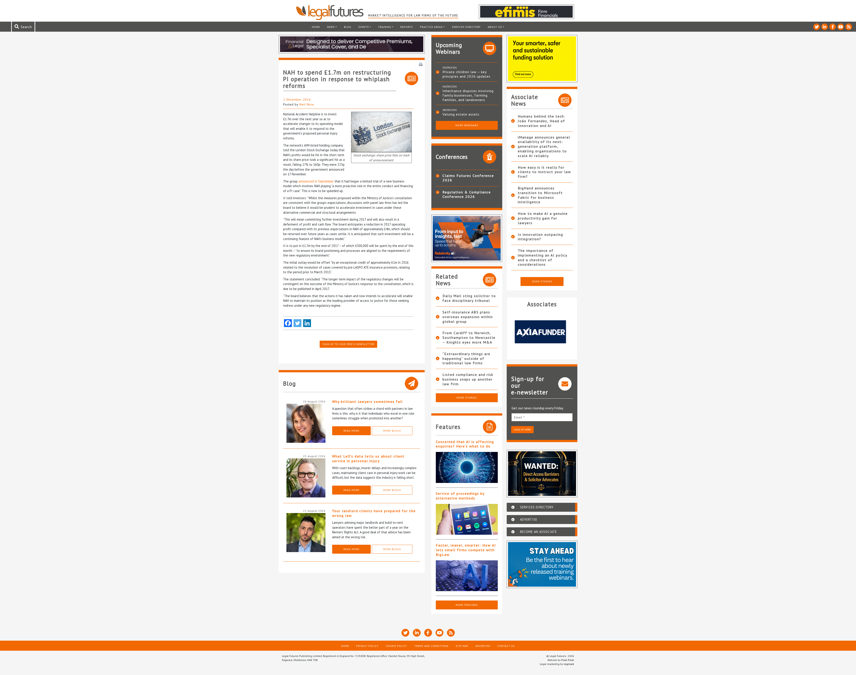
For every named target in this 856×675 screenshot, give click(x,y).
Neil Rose (306, 104)
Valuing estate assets (460, 114)
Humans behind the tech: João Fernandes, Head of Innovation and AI (541, 121)
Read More (351, 430)
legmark (569, 664)
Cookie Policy (396, 646)
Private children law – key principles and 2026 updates (466, 74)
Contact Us (506, 646)
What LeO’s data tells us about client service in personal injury (368, 458)
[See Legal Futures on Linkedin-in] (824, 26)
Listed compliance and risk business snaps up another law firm (467, 379)
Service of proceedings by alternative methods (460, 495)
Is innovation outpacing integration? (540, 236)
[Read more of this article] (467, 467)
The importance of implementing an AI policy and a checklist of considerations (542, 257)
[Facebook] (288, 323)
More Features (467, 605)
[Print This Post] (420, 64)
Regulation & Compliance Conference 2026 (466, 194)
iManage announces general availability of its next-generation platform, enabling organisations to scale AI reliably (544, 146)
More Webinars (466, 125)
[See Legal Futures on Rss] (848, 26)
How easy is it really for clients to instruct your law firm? (544, 172)
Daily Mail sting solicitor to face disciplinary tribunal (469, 298)
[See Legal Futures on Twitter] (816, 26)
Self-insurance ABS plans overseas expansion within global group (467, 317)
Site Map (462, 646)
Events (363, 27)
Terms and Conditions (431, 646)
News (331, 27)
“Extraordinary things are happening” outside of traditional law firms (466, 358)
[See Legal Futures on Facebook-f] (832, 26)
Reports (406, 27)
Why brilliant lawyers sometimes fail (367, 401)
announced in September (316, 181)
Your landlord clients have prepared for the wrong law (374, 513)
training (384, 27)
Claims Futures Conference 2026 (468, 177)
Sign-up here (522, 429)
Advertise (482, 646)
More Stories (467, 397)
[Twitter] (297, 323)
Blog (347, 27)
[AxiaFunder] (542, 331)
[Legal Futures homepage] (332, 12)
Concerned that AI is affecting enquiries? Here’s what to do (465, 444)
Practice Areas (431, 27)
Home (316, 27)
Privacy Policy (367, 646)
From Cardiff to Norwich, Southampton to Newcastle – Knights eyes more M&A (469, 337)
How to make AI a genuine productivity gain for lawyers (543, 218)
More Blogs (392, 430)
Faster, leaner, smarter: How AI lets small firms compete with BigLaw (466, 550)
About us (495, 27)
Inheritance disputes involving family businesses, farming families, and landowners (468, 95)
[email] (542, 417)
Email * (519, 417)
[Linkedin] (307, 323)
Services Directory (466, 27)
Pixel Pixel (567, 660)
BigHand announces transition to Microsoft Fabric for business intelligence (540, 195)
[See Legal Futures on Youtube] (840, 26)
